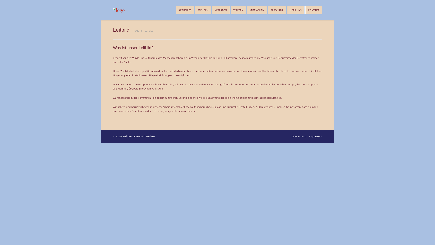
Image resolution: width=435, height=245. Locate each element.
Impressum (315, 136)
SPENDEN (203, 10)
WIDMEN (238, 10)
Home (136, 30)
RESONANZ (277, 10)
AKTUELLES (185, 10)
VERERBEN (221, 10)
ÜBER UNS (296, 10)
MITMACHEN (257, 10)
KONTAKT (313, 10)
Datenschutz (298, 136)
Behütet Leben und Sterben (139, 136)
